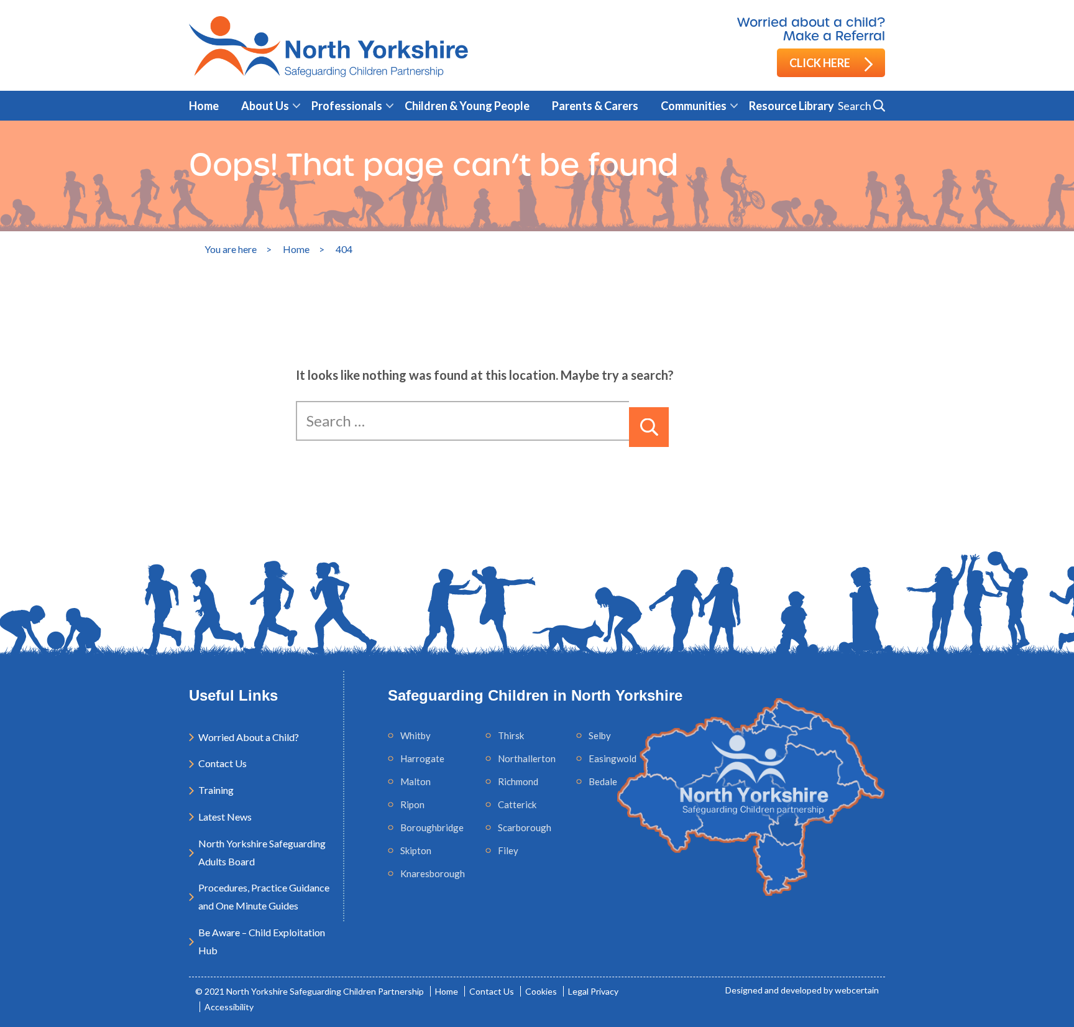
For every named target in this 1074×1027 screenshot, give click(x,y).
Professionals (346, 106)
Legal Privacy (593, 991)
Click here (820, 63)
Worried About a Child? (248, 737)
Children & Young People (467, 106)
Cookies (541, 991)
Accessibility (229, 1007)
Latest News (225, 816)
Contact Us (222, 763)
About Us (265, 106)
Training (216, 790)
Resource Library (791, 106)
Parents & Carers (595, 106)
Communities (694, 106)
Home (204, 106)
